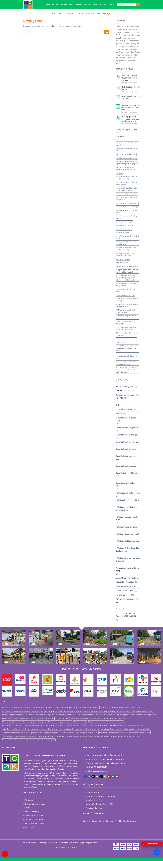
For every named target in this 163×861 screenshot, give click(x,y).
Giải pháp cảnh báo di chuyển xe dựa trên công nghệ (126, 178)
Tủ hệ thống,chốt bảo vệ (33, 816)
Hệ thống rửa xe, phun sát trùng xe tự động (128, 559)
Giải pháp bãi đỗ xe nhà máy (126, 449)
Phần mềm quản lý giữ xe (125, 586)
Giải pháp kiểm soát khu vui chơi (126, 474)
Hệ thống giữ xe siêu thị (123, 229)
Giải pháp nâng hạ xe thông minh (126, 194)
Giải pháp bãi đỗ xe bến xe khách (126, 419)
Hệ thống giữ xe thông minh (34, 804)
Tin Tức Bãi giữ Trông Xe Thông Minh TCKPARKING (126, 614)
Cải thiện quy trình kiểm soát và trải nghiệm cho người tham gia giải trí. (127, 163)
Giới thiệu (59, 4)
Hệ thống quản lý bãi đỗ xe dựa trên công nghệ (126, 243)
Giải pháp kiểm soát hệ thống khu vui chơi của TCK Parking (126, 189)
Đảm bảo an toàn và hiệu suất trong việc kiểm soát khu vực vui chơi (126, 356)
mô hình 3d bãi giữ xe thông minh (127, 266)
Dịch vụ (87, 4)
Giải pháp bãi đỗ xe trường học (127, 466)
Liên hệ (111, 4)
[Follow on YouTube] (117, 777)
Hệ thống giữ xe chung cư (124, 222)
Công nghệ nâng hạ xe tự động (126, 154)
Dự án (95, 4)
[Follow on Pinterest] (109, 777)
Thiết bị (78, 4)
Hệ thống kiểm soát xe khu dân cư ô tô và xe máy (130, 107)
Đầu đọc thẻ (29, 827)
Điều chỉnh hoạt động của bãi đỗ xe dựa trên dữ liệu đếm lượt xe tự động (127, 348)
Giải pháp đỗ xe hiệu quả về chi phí (127, 207)
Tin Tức (103, 4)
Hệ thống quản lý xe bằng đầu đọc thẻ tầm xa (127, 549)
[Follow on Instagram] (89, 777)
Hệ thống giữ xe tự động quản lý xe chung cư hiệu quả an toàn (130, 119)
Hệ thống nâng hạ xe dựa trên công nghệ (127, 237)
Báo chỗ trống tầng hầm (33, 819)
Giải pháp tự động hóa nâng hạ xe (127, 203)
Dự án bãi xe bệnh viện (124, 409)
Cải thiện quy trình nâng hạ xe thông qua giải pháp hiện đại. (125, 168)
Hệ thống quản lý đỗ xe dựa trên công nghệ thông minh (126, 254)
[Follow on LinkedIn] (113, 777)
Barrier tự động (121, 391)
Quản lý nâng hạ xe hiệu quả (125, 295)
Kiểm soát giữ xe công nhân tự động (127, 569)
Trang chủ (49, 4)
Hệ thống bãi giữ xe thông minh (128, 493)
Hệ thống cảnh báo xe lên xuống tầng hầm (126, 217)
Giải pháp (68, 4)
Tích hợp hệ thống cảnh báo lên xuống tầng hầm (126, 311)
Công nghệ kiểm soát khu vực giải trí (127, 150)
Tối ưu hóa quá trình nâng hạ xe (126, 339)
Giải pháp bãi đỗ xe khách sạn (127, 442)
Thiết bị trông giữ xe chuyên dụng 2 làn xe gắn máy (129, 78)
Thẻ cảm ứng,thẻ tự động (34, 823)
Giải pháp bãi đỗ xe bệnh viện (127, 428)
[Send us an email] (101, 777)
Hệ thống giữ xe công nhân (125, 225)
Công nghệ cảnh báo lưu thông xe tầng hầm (127, 144)
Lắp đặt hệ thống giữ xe (125, 582)
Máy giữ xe (28, 800)
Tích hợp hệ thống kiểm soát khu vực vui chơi (126, 317)
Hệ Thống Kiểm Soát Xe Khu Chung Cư (130, 97)
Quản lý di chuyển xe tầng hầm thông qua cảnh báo (126, 285)
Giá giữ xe (119, 173)
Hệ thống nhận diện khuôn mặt (127, 534)
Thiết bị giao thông (31, 812)
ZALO (157, 852)
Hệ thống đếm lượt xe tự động (127, 500)
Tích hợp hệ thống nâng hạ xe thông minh (125, 323)
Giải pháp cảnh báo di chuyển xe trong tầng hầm (126, 183)
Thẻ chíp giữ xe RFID (124, 595)
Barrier (26, 808)
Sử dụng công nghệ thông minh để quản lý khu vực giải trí (127, 300)
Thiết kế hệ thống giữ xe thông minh (127, 600)
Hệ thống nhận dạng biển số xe (127, 527)
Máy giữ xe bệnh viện (123, 259)
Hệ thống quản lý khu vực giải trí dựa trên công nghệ (126, 249)
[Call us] (105, 777)
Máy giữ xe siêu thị (122, 262)
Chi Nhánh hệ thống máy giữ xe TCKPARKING (127, 396)
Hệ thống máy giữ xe (122, 232)
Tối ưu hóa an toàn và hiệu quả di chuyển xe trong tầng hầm (126, 328)
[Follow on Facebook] (85, 777)
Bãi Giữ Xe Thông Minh (124, 387)
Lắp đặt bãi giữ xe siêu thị (126, 578)
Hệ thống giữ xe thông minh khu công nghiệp (126, 508)
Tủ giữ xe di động (121, 342)
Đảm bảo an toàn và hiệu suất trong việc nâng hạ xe (125, 363)
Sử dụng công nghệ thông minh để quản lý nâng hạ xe (127, 305)
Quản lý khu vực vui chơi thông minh (126, 290)
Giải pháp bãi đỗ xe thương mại (126, 457)
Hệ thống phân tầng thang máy (127, 541)
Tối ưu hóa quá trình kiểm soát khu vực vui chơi (127, 334)
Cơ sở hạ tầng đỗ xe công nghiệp (126, 158)
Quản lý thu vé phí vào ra (125, 591)
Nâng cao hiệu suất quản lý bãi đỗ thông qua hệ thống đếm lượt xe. (127, 271)
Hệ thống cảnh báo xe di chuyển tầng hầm (126, 211)
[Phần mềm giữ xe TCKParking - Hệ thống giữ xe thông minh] (32, 4)
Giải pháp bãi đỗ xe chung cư (127, 435)
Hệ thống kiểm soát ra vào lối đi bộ (127, 518)
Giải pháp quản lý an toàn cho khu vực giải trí (127, 198)
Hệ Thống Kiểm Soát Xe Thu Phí (130, 88)
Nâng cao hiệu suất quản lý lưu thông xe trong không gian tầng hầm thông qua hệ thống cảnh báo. (127, 278)
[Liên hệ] (5, 854)
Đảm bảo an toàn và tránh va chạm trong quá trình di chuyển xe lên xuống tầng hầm (127, 370)
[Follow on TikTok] (93, 777)
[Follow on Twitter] (97, 777)
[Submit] (138, 5)
